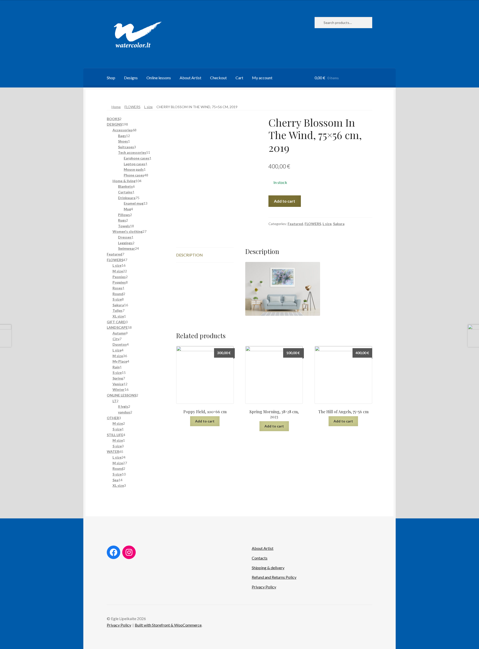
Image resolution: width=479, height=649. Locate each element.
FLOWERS (132, 107)
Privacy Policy (264, 586)
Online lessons (158, 77)
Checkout (218, 77)
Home (116, 107)
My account (262, 77)
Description (189, 254)
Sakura (339, 224)
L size (148, 107)
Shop (111, 77)
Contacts (259, 558)
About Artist (190, 77)
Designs (131, 77)
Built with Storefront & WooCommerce (168, 625)
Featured (295, 224)
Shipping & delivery (268, 567)
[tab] (205, 255)
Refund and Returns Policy (274, 577)
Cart (239, 77)
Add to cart (284, 201)
